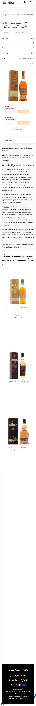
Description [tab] (7, 140)
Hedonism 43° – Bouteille (18, 382)
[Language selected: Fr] (3, 704)
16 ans (6, 150)
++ (33, 47)
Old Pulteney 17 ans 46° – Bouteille (18, 449)
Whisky (17, 14)
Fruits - (20, 58)
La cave (12, 14)
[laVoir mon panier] (31, 2)
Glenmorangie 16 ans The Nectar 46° (18, 308)
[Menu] (4, 2)
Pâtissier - (26, 58)
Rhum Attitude (10, 3)
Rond (32, 58)
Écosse (6, 32)
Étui (32, 53)
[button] (32, 71)
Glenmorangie (19, 32)
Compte (25, 2)
